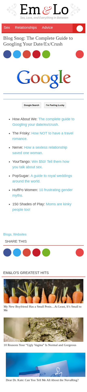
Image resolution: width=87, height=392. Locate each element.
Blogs (7, 234)
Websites (20, 234)
